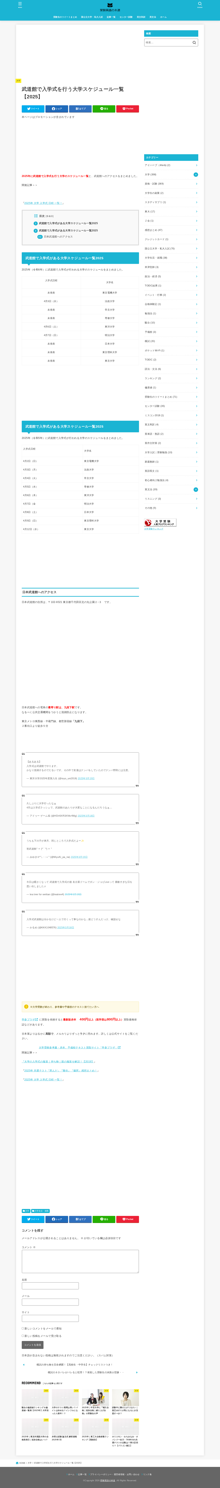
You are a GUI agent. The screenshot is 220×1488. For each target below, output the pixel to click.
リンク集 (147, 1474)
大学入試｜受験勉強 (158, 452)
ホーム (163, 17)
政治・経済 (153, 276)
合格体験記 (153, 304)
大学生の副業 (154, 193)
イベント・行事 (155, 295)
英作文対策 (153, 443)
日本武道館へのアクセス (55, 236)
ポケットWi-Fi (154, 350)
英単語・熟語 (154, 434)
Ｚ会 (149, 220)
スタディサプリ (155, 202)
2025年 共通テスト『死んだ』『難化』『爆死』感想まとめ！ (60, 1070)
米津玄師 (151, 267)
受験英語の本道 (107, 1480)
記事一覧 (111, 17)
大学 (18, 81)
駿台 (150, 322)
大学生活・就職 (42, 1211)
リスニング (153, 499)
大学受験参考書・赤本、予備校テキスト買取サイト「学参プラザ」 (78, 1047)
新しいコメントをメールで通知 (43, 1328)
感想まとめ (153, 230)
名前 (24, 1279)
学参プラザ (28, 1019)
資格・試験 (154, 183)
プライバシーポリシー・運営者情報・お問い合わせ (115, 1474)
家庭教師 (151, 461)
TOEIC (150, 359)
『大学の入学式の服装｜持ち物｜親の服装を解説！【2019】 (58, 1061)
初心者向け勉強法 (156, 480)
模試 (150, 341)
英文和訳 (141, 17)
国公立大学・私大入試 (92, 17)
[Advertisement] (80, 52)
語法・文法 (153, 369)
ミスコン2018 (154, 415)
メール (26, 1295)
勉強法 (150, 313)
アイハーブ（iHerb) (157, 165)
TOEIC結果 (153, 285)
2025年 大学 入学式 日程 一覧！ (43, 203)
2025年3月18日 (86, 816)
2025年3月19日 (86, 778)
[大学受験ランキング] (160, 524)
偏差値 (150, 387)
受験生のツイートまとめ (65, 17)
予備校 (150, 332)
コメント (29, 1247)
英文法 (153, 17)
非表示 (49, 216)
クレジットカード (156, 239)
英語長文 (151, 471)
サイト (26, 1312)
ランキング (153, 378)
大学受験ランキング (153, 529)
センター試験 (126, 17)
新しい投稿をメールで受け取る (43, 1335)
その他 (150, 508)
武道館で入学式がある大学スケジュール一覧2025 (66, 223)
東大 (150, 211)
